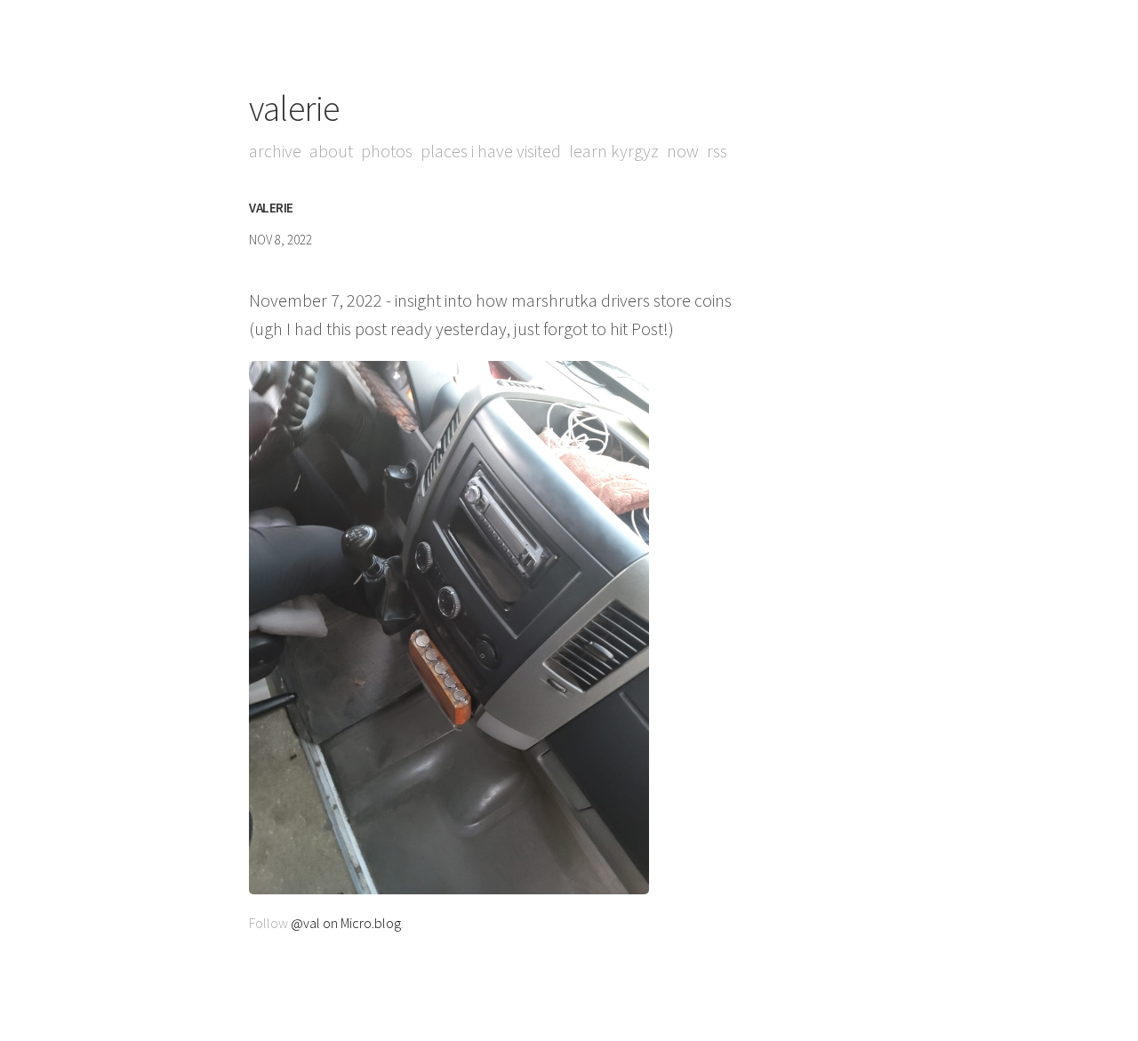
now (683, 151)
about (331, 151)
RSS (717, 151)
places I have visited (491, 151)
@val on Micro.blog (346, 923)
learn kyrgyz (614, 151)
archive (275, 151)
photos (387, 151)
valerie (294, 108)
